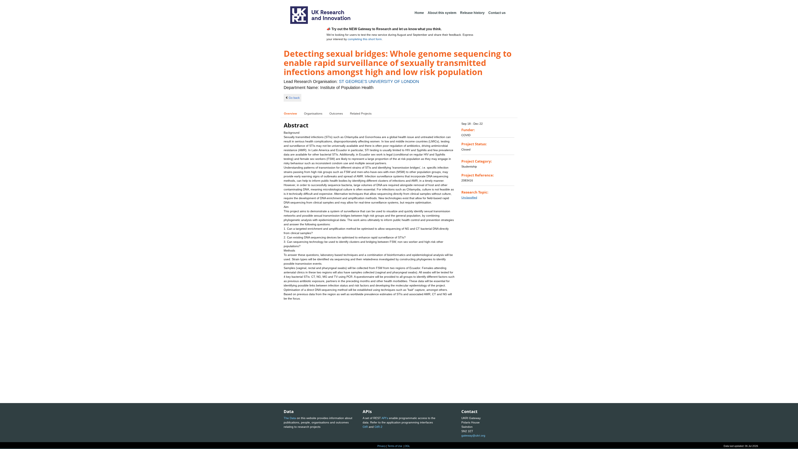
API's (385, 418)
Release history (472, 13)
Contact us (497, 13)
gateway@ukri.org (473, 435)
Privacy (381, 446)
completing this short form (365, 39)
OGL (407, 446)
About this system (442, 13)
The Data (290, 418)
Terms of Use (395, 446)
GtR (365, 426)
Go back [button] (294, 97)
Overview (290, 113)
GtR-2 (378, 426)
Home (419, 13)
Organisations (313, 113)
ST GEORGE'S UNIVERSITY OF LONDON (379, 81)
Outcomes (336, 113)
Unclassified (469, 197)
